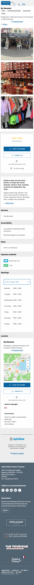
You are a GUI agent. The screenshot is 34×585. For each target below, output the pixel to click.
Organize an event (7, 572)
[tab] (15, 281)
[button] (19, 4)
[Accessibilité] (10, 4)
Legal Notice (5, 570)
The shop (18, 572)
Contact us (15, 570)
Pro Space (24, 570)
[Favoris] (14, 5)
